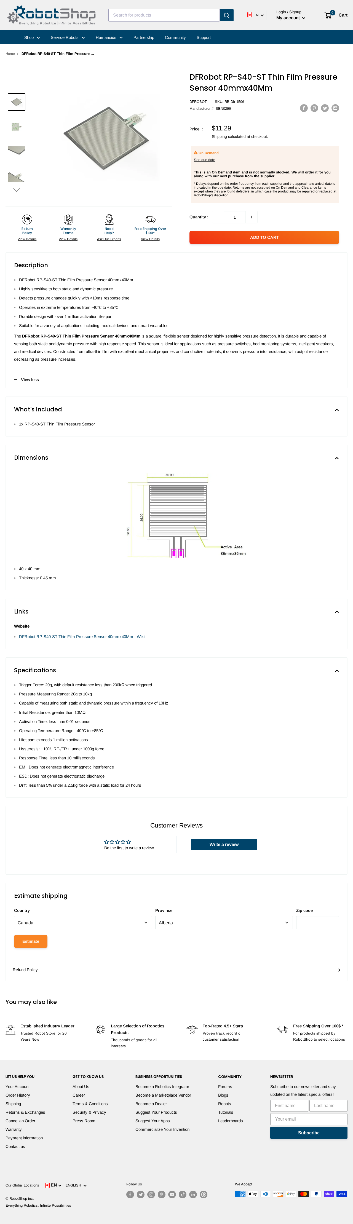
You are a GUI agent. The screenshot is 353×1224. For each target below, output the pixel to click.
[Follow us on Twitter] (141, 1194)
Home (10, 54)
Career (79, 1095)
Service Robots (65, 37)
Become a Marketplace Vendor (163, 1095)
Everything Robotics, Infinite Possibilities (38, 1205)
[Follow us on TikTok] (182, 1194)
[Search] (227, 15)
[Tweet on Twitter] (325, 108)
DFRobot (198, 102)
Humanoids (106, 37)
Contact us (15, 1146)
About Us (81, 1086)
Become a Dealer (151, 1103)
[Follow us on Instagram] (151, 1194)
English (74, 1185)
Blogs (223, 1095)
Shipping (13, 1103)
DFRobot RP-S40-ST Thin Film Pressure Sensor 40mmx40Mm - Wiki (82, 636)
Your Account (18, 1086)
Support (204, 37)
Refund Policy (25, 969)
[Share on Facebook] (304, 108)
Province (163, 910)
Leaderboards (230, 1120)
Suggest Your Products (156, 1112)
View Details (27, 239)
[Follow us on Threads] (203, 1194)
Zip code (304, 910)
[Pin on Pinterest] (314, 108)
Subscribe (309, 1133)
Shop (29, 37)
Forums (225, 1086)
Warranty (14, 1129)
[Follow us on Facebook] (130, 1194)
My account (288, 17)
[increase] (251, 217)
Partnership (143, 37)
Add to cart (264, 237)
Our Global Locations (22, 1185)
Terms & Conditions (90, 1103)
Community (175, 37)
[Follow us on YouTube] (172, 1194)
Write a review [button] (224, 844)
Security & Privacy (89, 1112)
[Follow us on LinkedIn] (193, 1194)
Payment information (24, 1137)
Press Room (84, 1120)
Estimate (30, 941)
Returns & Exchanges (25, 1112)
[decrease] (218, 217)
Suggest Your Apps (152, 1120)
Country (22, 910)
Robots (224, 1103)
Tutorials (225, 1112)
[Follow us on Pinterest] (161, 1194)
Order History (18, 1095)
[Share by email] (335, 108)
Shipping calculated (229, 136)
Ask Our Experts (109, 239)
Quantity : (198, 217)
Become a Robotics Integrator (162, 1086)
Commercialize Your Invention (162, 1129)
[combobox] (164, 15)
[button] (16, 190)
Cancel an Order (20, 1120)
